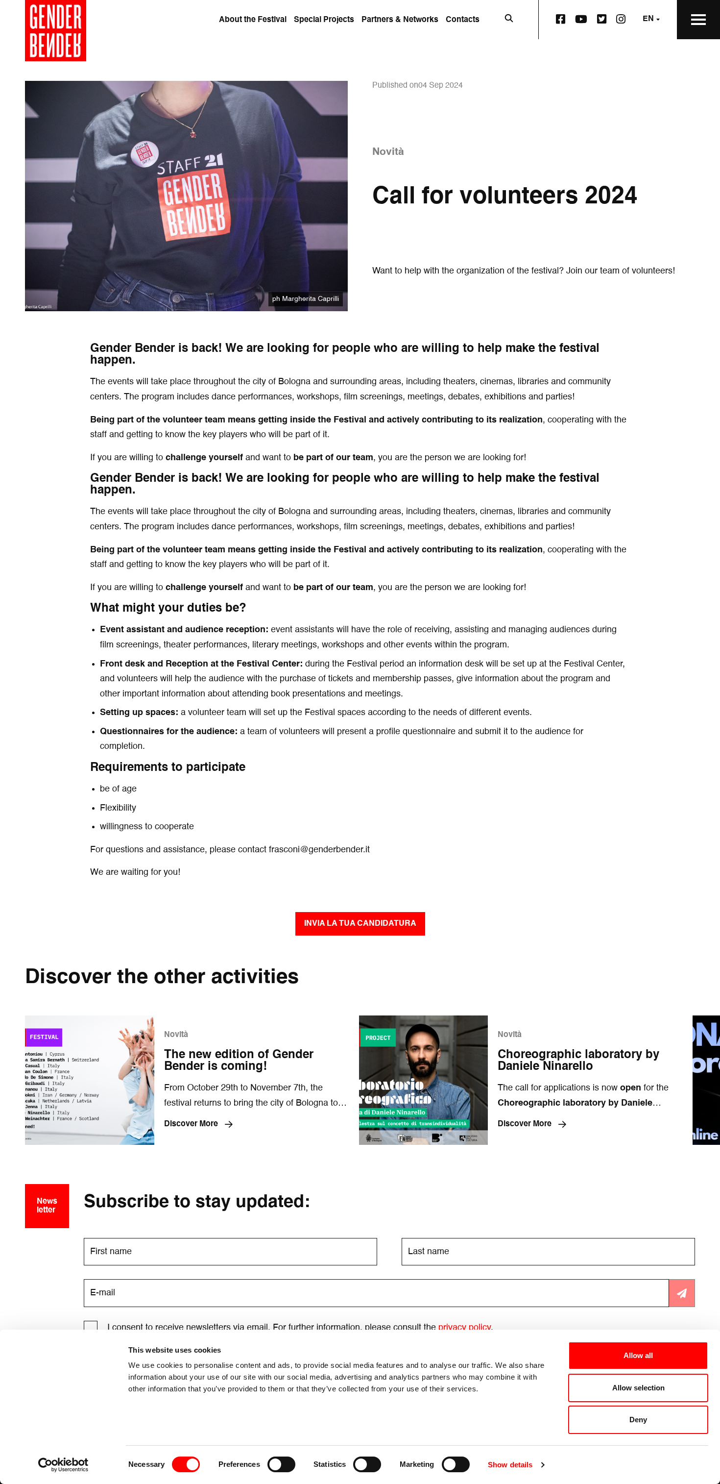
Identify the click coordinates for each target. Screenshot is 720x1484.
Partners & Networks (399, 20)
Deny (638, 1419)
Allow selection (638, 1388)
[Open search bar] (509, 19)
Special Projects (324, 20)
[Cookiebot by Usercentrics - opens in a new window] (63, 1465)
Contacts (463, 20)
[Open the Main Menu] (698, 19)
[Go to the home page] (55, 30)
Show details (510, 1464)
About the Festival (253, 20)
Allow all (638, 1355)
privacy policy (464, 1327)
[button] (360, 924)
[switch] (281, 1464)
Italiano (635, 57)
